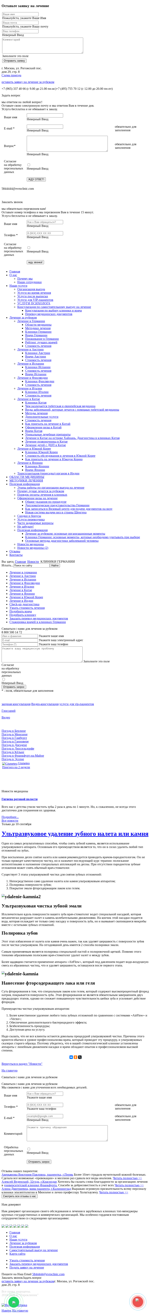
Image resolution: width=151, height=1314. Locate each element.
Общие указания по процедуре (45, 501)
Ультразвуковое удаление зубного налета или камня (75, 833)
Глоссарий (9, 710)
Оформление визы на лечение (37, 498)
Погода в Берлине (14, 730)
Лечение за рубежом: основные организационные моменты (65, 533)
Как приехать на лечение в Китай (47, 423)
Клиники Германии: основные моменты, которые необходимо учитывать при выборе (82, 537)
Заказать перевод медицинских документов (38, 618)
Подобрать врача (20, 611)
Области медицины (38, 324)
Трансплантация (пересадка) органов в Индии (48, 473)
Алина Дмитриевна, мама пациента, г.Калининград (36, 1188)
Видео (6, 717)
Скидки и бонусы (29, 516)
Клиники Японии (37, 466)
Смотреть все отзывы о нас (19, 1196)
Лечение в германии (23, 572)
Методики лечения (38, 328)
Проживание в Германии (42, 338)
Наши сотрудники (29, 282)
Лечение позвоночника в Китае (46, 441)
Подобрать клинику (22, 615)
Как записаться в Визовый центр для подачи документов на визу (68, 508)
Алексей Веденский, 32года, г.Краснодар (29, 1181)
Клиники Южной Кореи (41, 452)
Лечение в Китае (28, 399)
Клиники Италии (37, 392)
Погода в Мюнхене (15, 734)
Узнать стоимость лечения (27, 607)
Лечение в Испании (30, 363)
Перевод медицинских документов (48, 314)
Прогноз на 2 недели (16, 767)
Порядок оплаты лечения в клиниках (42, 494)
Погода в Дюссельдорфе (18, 748)
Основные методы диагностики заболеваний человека (62, 540)
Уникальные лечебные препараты (48, 434)
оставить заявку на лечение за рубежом (28, 82)
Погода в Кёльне (13, 752)
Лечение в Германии (31, 321)
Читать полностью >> (127, 1178)
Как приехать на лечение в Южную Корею (54, 459)
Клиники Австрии (37, 353)
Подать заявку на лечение (26, 1267)
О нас (13, 275)
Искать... (7, 565)
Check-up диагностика (24, 604)
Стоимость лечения (38, 346)
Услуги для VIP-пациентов (35, 299)
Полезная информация (24, 484)
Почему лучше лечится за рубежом (40, 491)
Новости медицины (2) (32, 547)
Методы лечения (36, 413)
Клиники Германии (38, 331)
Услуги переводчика (31, 519)
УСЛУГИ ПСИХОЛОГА (33, 303)
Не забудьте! (25, 526)
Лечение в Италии (29, 388)
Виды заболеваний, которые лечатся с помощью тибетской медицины (72, 409)
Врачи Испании (35, 374)
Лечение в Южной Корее (34, 448)
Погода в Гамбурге (14, 738)
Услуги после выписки (32, 296)
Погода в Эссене (13, 759)
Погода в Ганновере (15, 741)
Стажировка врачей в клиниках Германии (37, 622)
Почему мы (25, 278)
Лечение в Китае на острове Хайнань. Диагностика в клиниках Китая (72, 438)
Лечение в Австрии (30, 349)
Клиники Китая (35, 402)
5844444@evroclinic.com (48, 1274)
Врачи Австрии (35, 356)
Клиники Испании (38, 367)
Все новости (10, 820)
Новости (33, 561)
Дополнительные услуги (41, 416)
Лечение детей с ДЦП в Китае (45, 445)
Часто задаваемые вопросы (35, 523)
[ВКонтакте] (71, 1057)
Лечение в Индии (21, 600)
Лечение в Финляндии (32, 377)
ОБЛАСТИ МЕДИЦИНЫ (26, 477)
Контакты (16, 555)
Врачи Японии (35, 470)
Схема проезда (11, 75)
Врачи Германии (36, 335)
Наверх (6, 1310)
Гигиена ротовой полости (20, 799)
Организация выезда (31, 289)
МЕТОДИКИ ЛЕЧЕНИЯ (26, 480)
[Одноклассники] (75, 1057)
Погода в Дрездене (14, 745)
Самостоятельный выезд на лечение (33, 1250)
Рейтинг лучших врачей (41, 342)
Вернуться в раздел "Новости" (22, 1063)
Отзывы (14, 551)
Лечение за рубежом (23, 317)
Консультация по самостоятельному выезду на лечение (54, 307)
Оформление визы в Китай (43, 427)
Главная (14, 271)
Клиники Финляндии (39, 381)
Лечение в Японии (30, 462)
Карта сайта (17, 1253)
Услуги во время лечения (34, 292)
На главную (9, 1070)
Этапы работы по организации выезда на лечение (50, 487)
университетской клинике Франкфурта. (30, 1185)
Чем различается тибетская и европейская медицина (60, 406)
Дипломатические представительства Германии (57, 505)
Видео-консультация (45, 704)
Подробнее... (10, 817)
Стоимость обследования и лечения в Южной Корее (60, 455)
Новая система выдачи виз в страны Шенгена (56, 512)
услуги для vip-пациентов (76, 704)
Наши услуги (18, 285)
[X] (80, 1057)
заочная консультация (16, 704)
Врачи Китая (33, 431)
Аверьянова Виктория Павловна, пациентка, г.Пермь (37, 1174)
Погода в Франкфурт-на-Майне (23, 755)
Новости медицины (30, 544)
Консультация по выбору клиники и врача (53, 310)
